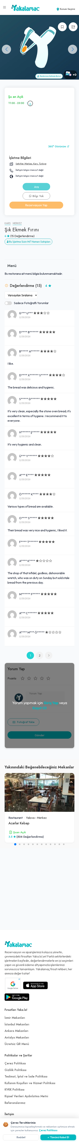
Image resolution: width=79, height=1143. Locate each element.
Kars (8, 223)
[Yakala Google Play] (17, 997)
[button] (72, 49)
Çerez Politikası (15, 1063)
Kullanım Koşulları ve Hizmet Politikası (30, 1083)
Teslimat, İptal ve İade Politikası (26, 1077)
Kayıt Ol (39, 708)
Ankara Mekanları (16, 1031)
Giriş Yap (51, 702)
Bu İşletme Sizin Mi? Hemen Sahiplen (29, 241)
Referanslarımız (15, 1103)
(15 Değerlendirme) (22, 236)
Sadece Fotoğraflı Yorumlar (31, 303)
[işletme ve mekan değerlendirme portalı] (4, 7)
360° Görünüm (57, 146)
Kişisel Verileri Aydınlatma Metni (26, 1096)
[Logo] (18, 945)
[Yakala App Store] (35, 985)
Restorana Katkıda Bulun (50, 76)
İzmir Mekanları (15, 1018)
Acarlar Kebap (18, 823)
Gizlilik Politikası (15, 1070)
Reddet (21, 1137)
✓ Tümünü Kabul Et (58, 1137)
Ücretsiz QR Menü (17, 1044)
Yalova (30, 818)
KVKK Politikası (14, 1090)
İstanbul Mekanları (17, 1024)
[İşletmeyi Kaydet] (62, 26)
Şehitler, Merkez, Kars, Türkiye (31, 163)
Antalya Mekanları (17, 1038)
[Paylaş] (73, 26)
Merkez (17, 223)
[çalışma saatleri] (30, 103)
